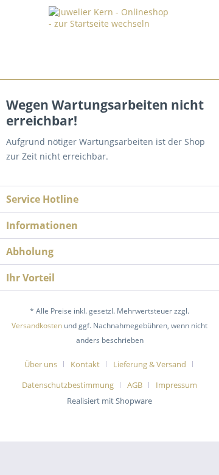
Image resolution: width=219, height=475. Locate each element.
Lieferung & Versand (149, 364)
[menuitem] (45, 364)
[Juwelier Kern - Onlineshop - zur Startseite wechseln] (109, 36)
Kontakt (85, 364)
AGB (134, 384)
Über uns (40, 364)
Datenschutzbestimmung (68, 384)
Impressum (176, 384)
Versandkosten (37, 325)
